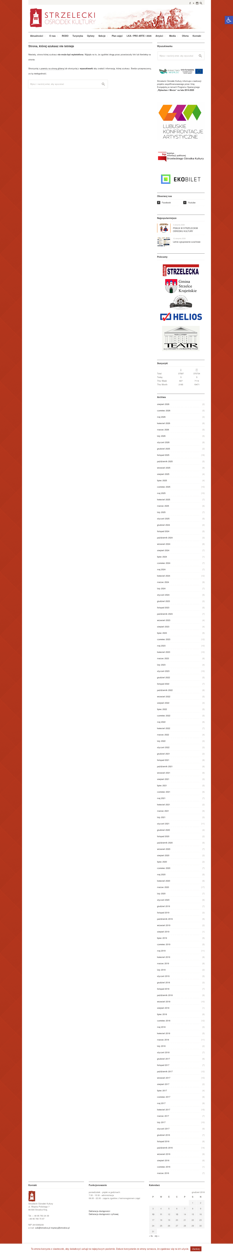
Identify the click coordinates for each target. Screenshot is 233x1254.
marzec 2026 (163, 429)
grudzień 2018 (163, 982)
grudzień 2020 (163, 829)
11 (161, 1214)
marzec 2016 (163, 1173)
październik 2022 (165, 690)
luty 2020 (161, 893)
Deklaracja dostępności (99, 1211)
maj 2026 (161, 416)
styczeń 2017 (163, 1128)
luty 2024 (161, 588)
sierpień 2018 (163, 1007)
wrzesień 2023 (163, 620)
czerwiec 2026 (163, 410)
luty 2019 (161, 969)
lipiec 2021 (162, 785)
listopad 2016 (163, 1141)
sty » (157, 1235)
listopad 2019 (163, 912)
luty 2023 (161, 664)
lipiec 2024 (162, 556)
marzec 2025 (163, 505)
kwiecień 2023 (163, 651)
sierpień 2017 (163, 1084)
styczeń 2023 (163, 671)
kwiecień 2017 (163, 1109)
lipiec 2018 (162, 1014)
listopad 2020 (163, 836)
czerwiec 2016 (163, 1166)
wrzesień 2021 (163, 772)
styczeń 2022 (163, 747)
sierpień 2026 (163, 404)
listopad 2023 (163, 607)
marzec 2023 (163, 658)
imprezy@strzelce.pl (60, 1227)
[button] (229, 20)
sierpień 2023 (163, 626)
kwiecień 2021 (163, 804)
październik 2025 (165, 461)
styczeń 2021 (163, 823)
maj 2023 (161, 645)
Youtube (189, 202)
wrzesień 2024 (163, 543)
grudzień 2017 (163, 1058)
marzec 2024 (163, 582)
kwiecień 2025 (163, 499)
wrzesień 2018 (163, 1001)
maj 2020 (161, 874)
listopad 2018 (163, 988)
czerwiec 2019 (163, 944)
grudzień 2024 (163, 524)
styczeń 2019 (163, 976)
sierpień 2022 (163, 702)
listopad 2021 (163, 759)
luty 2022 (161, 740)
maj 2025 (161, 493)
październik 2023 (165, 613)
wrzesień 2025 (163, 467)
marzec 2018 (163, 1039)
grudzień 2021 (163, 753)
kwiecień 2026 (163, 423)
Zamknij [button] (196, 1248)
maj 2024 (161, 569)
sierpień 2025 (163, 474)
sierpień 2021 (163, 779)
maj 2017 (161, 1103)
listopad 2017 (163, 1065)
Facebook (164, 202)
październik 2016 (165, 1147)
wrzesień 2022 (163, 696)
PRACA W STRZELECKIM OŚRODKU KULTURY (185, 230)
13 (177, 1214)
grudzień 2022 (163, 677)
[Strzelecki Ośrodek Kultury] (116, 18)
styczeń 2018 (163, 1052)
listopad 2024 (163, 531)
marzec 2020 (163, 887)
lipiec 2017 (162, 1090)
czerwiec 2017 (163, 1096)
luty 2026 (161, 435)
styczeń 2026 (163, 442)
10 (153, 1214)
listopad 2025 (163, 454)
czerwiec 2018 (163, 1020)
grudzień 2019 (163, 906)
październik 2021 (165, 766)
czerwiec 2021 (163, 791)
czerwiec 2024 (163, 562)
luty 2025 (161, 512)
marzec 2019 (163, 963)
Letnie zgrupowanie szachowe (186, 241)
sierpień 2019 (163, 931)
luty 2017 (161, 1122)
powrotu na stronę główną (52, 68)
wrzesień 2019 (163, 925)
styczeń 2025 (163, 518)
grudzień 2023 (163, 601)
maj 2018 (161, 1026)
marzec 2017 (163, 1115)
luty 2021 (161, 817)
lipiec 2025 (162, 480)
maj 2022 (161, 721)
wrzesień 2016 (163, 1153)
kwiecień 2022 (163, 728)
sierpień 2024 (163, 550)
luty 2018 (161, 1045)
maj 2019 (161, 950)
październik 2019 (165, 918)
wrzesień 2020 (163, 848)
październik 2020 (165, 842)
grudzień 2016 (163, 1134)
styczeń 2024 (163, 594)
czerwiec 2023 (163, 639)
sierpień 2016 (163, 1160)
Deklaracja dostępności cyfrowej (103, 1214)
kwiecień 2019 (163, 956)
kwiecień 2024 (163, 575)
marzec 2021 (163, 810)
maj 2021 (161, 798)
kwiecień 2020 (163, 880)
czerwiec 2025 (163, 486)
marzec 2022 (163, 734)
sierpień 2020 (163, 855)
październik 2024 (165, 537)
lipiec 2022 (162, 709)
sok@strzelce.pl (42, 1227)
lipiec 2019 (162, 937)
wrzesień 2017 (163, 1077)
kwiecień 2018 (163, 1033)
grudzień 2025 (163, 448)
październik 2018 (165, 995)
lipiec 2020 (162, 861)
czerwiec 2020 (163, 868)
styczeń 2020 (163, 899)
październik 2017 (165, 1071)
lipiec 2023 (162, 632)
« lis (151, 1235)
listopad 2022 (163, 683)
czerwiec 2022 (163, 715)
